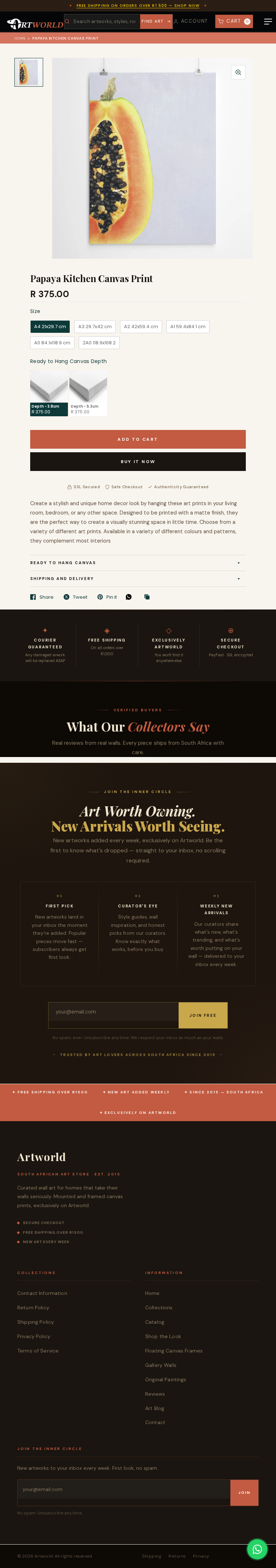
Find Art (153, 21)
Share (47, 597)
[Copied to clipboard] (148, 597)
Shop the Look (163, 1336)
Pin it (111, 597)
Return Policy (33, 1307)
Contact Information (42, 1293)
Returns (177, 1556)
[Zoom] (238, 72)
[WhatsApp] (130, 597)
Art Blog (154, 1408)
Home (20, 38)
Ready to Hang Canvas (63, 562)
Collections (159, 1307)
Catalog (154, 1322)
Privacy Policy (33, 1336)
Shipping (151, 1556)
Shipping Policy (35, 1322)
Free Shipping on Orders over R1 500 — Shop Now (138, 5)
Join (244, 1492)
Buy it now (138, 461)
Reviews (155, 1394)
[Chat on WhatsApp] (257, 1549)
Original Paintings (166, 1379)
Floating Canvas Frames (174, 1350)
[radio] (50, 326)
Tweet (80, 597)
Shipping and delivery (62, 578)
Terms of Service (38, 1350)
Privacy (201, 1556)
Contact (155, 1422)
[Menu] (268, 22)
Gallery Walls (160, 1365)
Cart (237, 21)
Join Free (203, 1015)
